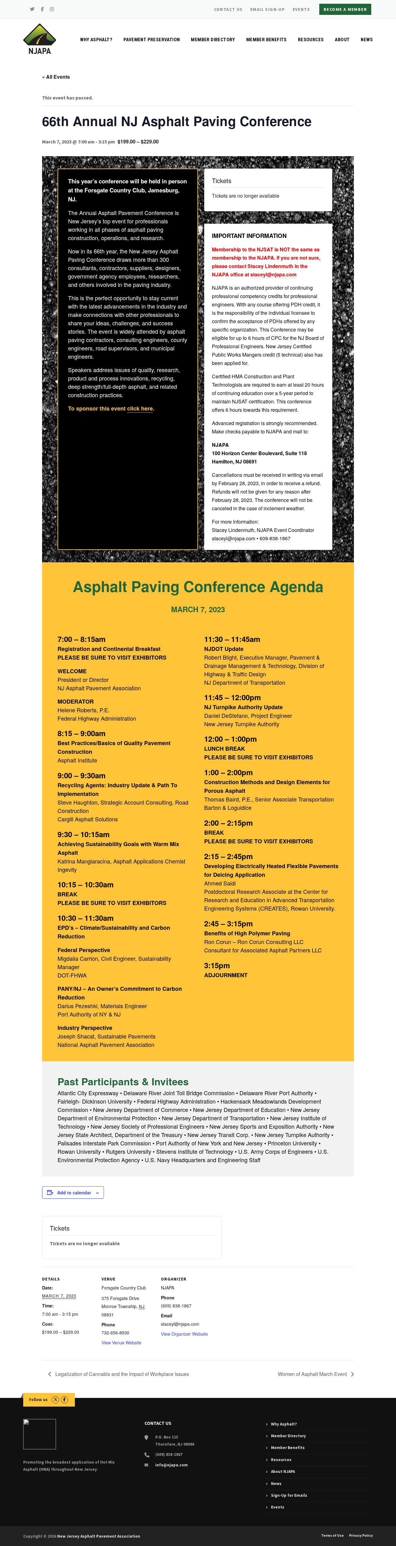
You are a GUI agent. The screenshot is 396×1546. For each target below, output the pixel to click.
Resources (311, 39)
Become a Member (345, 9)
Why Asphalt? (96, 39)
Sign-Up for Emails (289, 1495)
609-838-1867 (275, 538)
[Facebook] (42, 9)
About (342, 39)
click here (140, 408)
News (367, 39)
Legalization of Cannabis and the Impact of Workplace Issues (121, 1373)
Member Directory (213, 39)
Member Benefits (266, 39)
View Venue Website (121, 1342)
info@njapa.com (171, 1465)
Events (301, 9)
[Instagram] (52, 9)
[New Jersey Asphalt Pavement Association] (39, 38)
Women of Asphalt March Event (313, 1373)
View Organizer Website (184, 1334)
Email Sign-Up (267, 9)
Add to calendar (74, 1192)
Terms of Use (332, 1535)
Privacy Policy (361, 1535)
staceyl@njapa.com (273, 274)
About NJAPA (283, 1471)
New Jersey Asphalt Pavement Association (98, 1536)
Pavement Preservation (151, 39)
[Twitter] (32, 9)
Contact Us (228, 9)
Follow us (38, 1399)
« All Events (56, 76)
